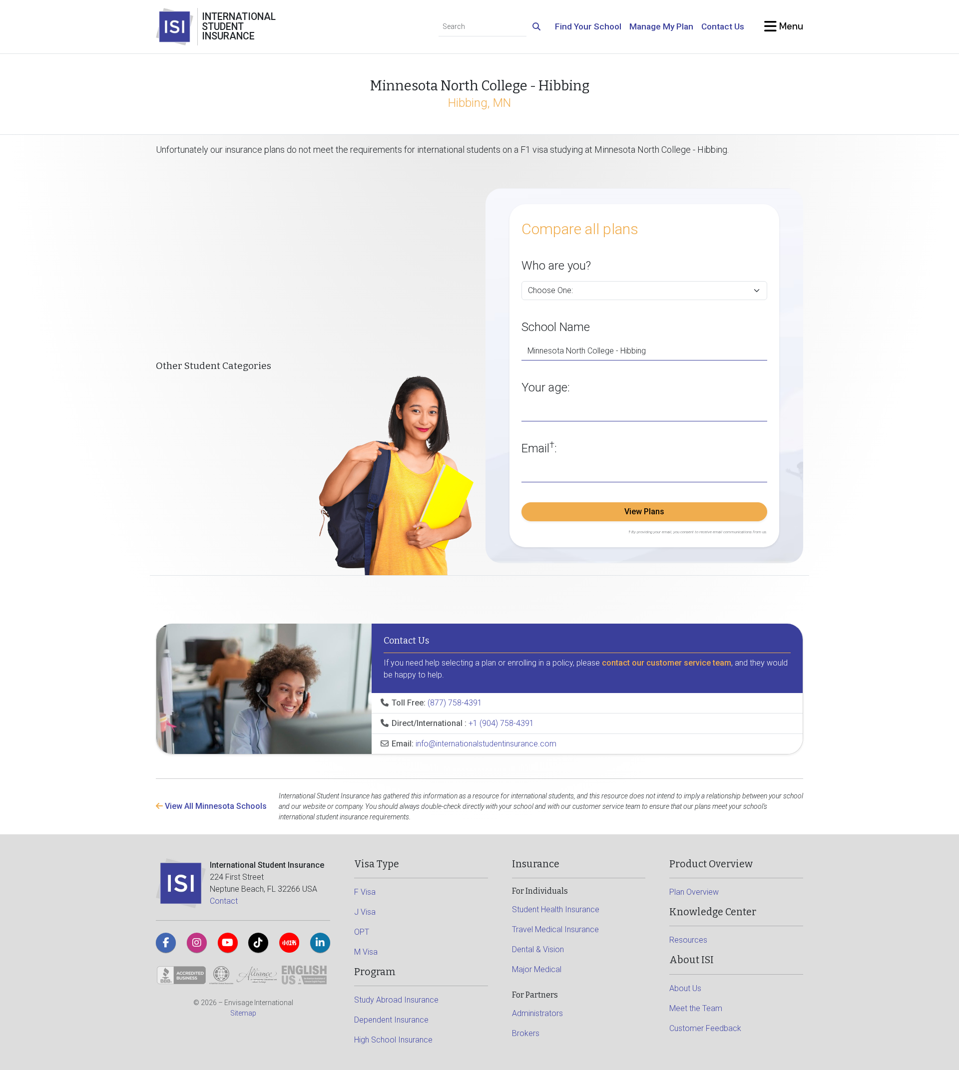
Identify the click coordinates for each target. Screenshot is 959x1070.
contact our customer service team (666, 663)
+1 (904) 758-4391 (501, 723)
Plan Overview (694, 892)
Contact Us (722, 26)
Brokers (525, 1033)
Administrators (537, 1013)
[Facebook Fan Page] (166, 943)
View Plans (644, 511)
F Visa (365, 892)
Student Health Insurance (555, 909)
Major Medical (536, 969)
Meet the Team (695, 1008)
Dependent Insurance (391, 1020)
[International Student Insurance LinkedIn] (320, 943)
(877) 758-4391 (455, 703)
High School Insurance (393, 1040)
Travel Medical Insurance (555, 929)
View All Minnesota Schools (215, 806)
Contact (224, 901)
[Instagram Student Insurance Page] (197, 943)
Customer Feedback (705, 1028)
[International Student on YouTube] (228, 943)
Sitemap (243, 1013)
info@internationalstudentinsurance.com (486, 743)
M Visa (366, 952)
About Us (685, 988)
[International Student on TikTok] (258, 943)
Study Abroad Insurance (396, 1000)
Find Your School (588, 26)
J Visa (365, 912)
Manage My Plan (661, 26)
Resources (688, 940)
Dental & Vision (538, 949)
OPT (361, 932)
